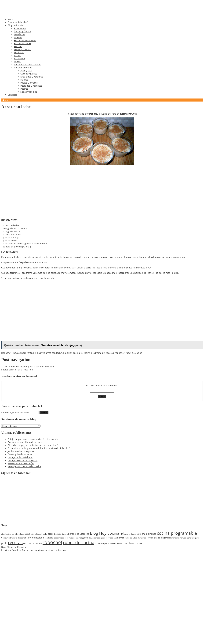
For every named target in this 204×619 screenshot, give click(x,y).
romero (98, 543)
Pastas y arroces (22, 43)
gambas (86, 537)
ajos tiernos (9, 534)
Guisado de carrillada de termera (25, 442)
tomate (120, 543)
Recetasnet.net (128, 113)
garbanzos (95, 538)
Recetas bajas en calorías (27, 64)
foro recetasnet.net (73, 537)
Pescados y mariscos (25, 40)
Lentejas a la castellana (20, 457)
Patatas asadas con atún (21, 463)
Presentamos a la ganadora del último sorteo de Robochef (39, 448)
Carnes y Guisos (22, 31)
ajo (2, 534)
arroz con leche (54, 352)
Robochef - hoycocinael (13, 352)
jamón (121, 537)
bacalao (58, 533)
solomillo (112, 543)
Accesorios (19, 58)
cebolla (137, 533)
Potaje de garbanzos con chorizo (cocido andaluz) (34, 439)
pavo (197, 538)
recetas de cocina (32, 543)
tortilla (128, 543)
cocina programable (94, 352)
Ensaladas (19, 34)
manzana (175, 538)
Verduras (19, 52)
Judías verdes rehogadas (21, 451)
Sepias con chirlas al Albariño (18, 369)
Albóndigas (19, 534)
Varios (17, 55)
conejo (29, 537)
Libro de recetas (139, 538)
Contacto (12, 94)
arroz (51, 533)
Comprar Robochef (18, 22)
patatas (191, 537)
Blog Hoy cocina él (72, 352)
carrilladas (129, 534)
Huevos (18, 37)
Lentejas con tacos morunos (22, 460)
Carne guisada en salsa (20, 454)
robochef (119, 352)
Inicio (10, 19)
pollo (4, 543)
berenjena (73, 533)
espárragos (59, 537)
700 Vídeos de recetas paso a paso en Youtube (27, 366)
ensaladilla (48, 538)
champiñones (149, 533)
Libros (17, 61)
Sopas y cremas (22, 49)
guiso (103, 537)
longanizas (166, 537)
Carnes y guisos (28, 73)
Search (5, 412)
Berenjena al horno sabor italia (24, 466)
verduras (137, 543)
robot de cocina (134, 352)
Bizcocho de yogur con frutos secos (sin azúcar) (33, 445)
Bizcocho (84, 533)
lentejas (128, 537)
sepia (104, 543)
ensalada (39, 537)
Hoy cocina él (112, 537)
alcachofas (29, 533)
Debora (93, 113)
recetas (110, 352)
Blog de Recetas (16, 25)
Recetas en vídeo (23, 67)
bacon (65, 534)
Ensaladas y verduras (31, 76)
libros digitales (153, 537)
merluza (182, 538)
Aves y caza (20, 28)
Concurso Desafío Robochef (13, 537)
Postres (18, 46)
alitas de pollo (41, 534)
